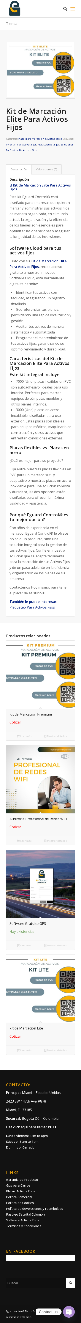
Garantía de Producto (22, 1179)
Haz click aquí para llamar (31, 1127)
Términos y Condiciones (23, 1226)
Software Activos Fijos (22, 1220)
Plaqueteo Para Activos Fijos (32, 607)
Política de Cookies (20, 1203)
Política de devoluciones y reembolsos (34, 1208)
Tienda (11, 23)
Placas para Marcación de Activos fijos (40, 138)
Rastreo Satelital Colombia (25, 1214)
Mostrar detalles (56, 736)
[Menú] (72, 9)
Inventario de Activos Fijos (21, 144)
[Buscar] (63, 8)
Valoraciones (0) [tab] (46, 169)
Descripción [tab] (19, 169)
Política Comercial (19, 1197)
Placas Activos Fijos (48, 144)
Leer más (26, 736)
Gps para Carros (18, 1185)
